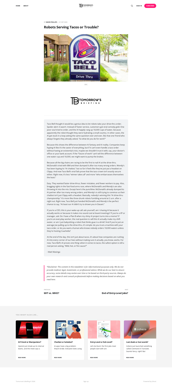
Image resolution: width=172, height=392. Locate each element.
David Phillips (51, 22)
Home (18, 6)
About (25, 6)
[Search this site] (132, 6)
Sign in (139, 6)
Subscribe (150, 6)
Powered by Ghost (149, 381)
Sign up (86, 381)
